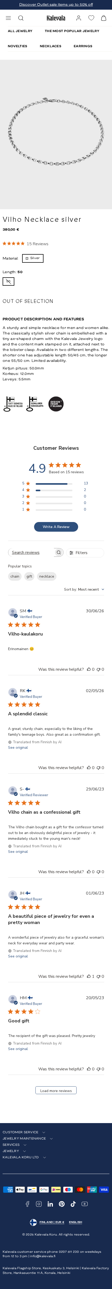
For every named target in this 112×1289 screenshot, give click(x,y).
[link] (78, 18)
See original (18, 747)
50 (10, 283)
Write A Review (56, 526)
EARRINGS (83, 46)
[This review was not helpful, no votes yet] (98, 669)
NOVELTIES (17, 46)
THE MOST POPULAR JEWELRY (72, 31)
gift (29, 576)
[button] (8, 18)
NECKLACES (50, 46)
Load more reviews (56, 1090)
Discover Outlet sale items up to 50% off (56, 5)
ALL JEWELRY (20, 31)
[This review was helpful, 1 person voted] (89, 976)
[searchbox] (31, 552)
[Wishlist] (91, 18)
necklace (46, 576)
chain (14, 576)
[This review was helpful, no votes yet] (89, 669)
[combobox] (84, 589)
